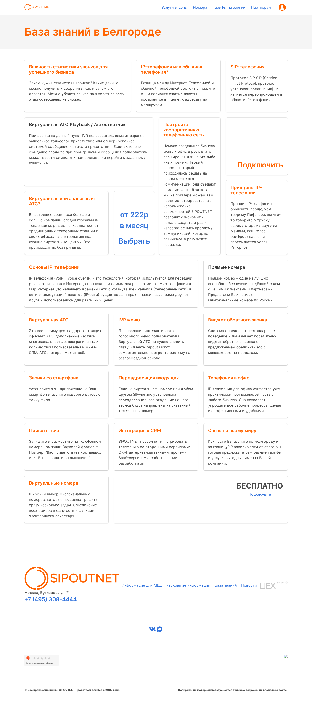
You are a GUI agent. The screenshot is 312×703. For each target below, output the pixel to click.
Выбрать (134, 241)
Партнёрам (261, 7)
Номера (200, 7)
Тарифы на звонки (229, 7)
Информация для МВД (142, 585)
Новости (249, 585)
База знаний (226, 585)
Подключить (260, 164)
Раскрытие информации (188, 585)
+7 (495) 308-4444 (50, 599)
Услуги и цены (175, 7)
